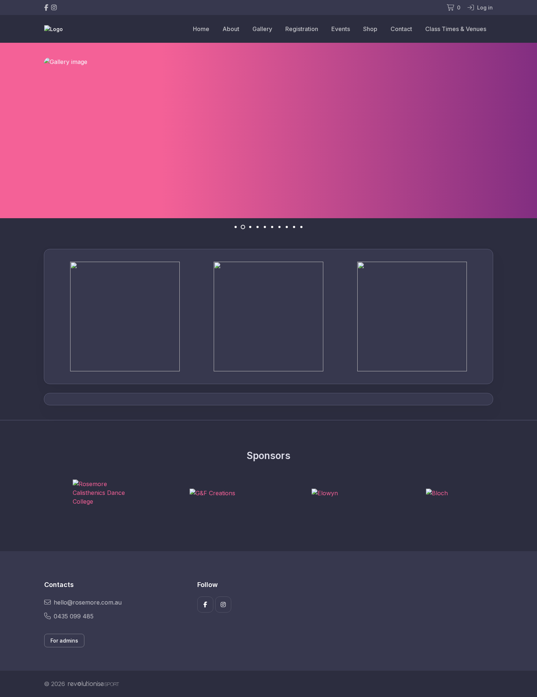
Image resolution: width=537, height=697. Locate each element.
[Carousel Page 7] (279, 227)
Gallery (262, 29)
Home (201, 29)
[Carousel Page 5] (265, 227)
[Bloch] (437, 492)
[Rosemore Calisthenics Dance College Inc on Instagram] (54, 7)
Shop (370, 29)
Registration (301, 29)
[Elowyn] (325, 492)
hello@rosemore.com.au (88, 602)
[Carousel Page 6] (272, 227)
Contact (401, 29)
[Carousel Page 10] (301, 227)
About (230, 29)
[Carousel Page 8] (287, 227)
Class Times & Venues (455, 29)
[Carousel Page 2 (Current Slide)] (243, 227)
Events (340, 29)
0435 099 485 (74, 616)
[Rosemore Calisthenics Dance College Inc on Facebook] (46, 7)
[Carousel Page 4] (257, 227)
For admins (64, 640)
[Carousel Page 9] (294, 227)
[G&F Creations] (212, 492)
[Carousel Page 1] (235, 227)
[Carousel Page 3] (250, 227)
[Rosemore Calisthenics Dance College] (100, 493)
